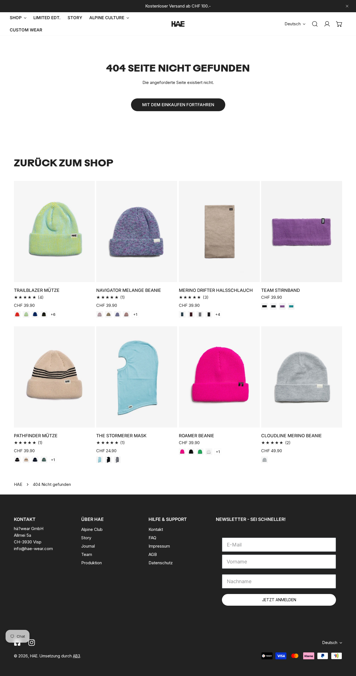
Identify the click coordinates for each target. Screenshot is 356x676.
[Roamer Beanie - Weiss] (209, 451)
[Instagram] (31, 642)
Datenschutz (161, 562)
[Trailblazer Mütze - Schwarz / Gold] (44, 314)
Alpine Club (92, 529)
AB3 (76, 655)
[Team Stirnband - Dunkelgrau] (273, 306)
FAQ (152, 537)
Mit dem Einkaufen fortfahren (178, 104)
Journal (88, 546)
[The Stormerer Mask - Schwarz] (108, 459)
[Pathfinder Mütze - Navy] (35, 459)
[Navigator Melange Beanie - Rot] (126, 314)
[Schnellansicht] (84, 275)
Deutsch (293, 23)
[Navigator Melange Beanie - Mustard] (108, 314)
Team (86, 554)
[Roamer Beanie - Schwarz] (191, 451)
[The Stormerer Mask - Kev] (117, 459)
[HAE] (178, 24)
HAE (18, 484)
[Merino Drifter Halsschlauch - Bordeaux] (191, 314)
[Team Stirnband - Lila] (282, 306)
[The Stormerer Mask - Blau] (99, 459)
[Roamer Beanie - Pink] (182, 451)
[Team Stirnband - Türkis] (291, 306)
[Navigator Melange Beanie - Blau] (117, 314)
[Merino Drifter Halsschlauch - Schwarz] (209, 314)
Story (86, 537)
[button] (339, 24)
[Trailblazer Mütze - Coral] (17, 314)
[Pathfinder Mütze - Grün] (44, 459)
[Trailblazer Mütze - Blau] (35, 314)
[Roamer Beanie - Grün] (200, 451)
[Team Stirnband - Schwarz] (264, 306)
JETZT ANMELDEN (279, 599)
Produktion (91, 562)
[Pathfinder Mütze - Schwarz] (17, 459)
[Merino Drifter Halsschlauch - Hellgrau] (200, 314)
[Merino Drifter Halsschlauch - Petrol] (182, 314)
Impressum (159, 546)
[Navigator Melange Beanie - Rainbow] (99, 314)
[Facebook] (17, 642)
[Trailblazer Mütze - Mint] (26, 314)
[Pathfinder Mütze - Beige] (26, 459)
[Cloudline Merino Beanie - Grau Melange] (264, 459)
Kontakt (156, 529)
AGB (153, 554)
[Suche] (315, 24)
